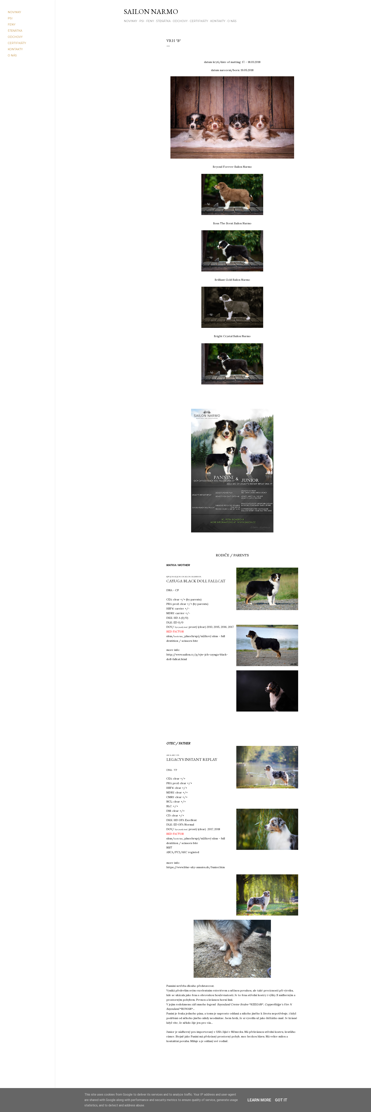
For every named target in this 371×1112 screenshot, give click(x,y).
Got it (281, 1100)
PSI (141, 21)
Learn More (259, 1100)
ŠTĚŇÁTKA (163, 21)
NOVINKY (130, 21)
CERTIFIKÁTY (199, 21)
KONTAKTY (217, 21)
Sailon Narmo (151, 11)
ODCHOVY (180, 21)
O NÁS (232, 21)
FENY (150, 21)
